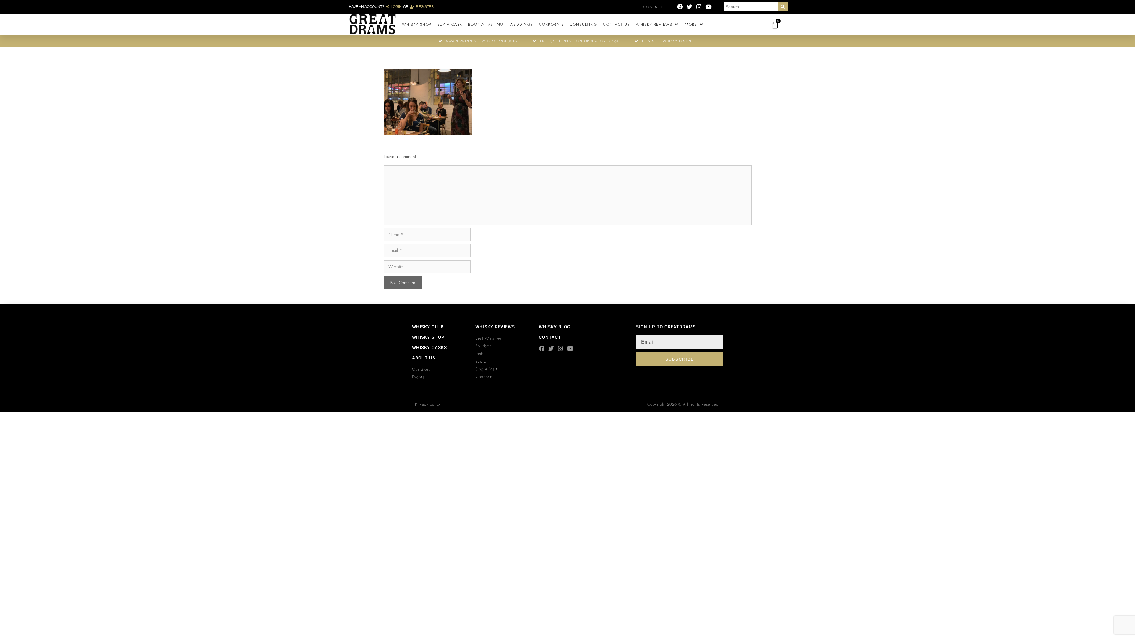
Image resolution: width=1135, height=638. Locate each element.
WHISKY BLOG (554, 327)
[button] (657, 24)
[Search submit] (783, 6)
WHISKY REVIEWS (495, 327)
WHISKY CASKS (429, 347)
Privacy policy (428, 404)
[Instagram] (699, 6)
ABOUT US (423, 358)
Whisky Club (428, 327)
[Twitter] (689, 6)
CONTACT (550, 337)
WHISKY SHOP (428, 337)
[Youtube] (708, 6)
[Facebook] (680, 6)
